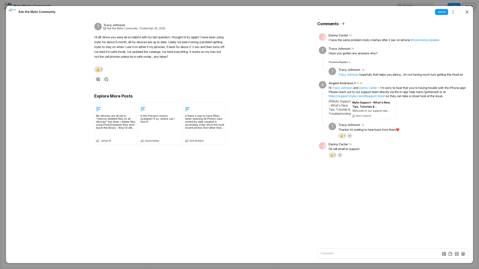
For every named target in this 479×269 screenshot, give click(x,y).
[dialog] (239, 134)
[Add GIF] (457, 254)
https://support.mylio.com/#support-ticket (357, 96)
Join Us (441, 11)
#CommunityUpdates (425, 40)
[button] (98, 69)
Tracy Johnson (348, 74)
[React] (98, 79)
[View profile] (98, 141)
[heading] (112, 141)
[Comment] (106, 79)
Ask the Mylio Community (122, 28)
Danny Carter (368, 88)
